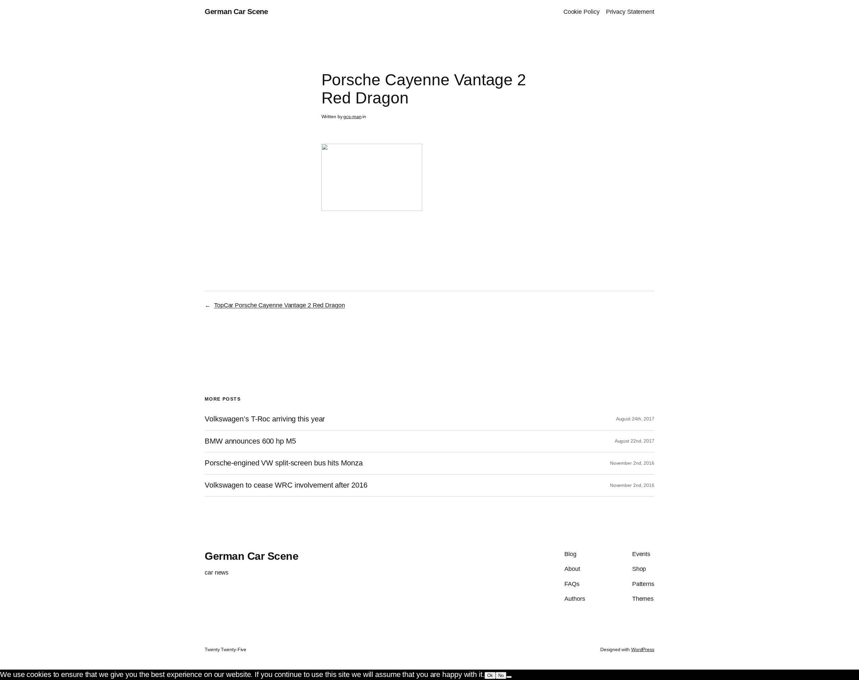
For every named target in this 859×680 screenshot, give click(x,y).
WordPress (642, 649)
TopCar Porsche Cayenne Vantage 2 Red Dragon (279, 305)
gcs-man (352, 116)
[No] (509, 677)
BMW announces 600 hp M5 (250, 441)
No (501, 675)
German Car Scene (236, 11)
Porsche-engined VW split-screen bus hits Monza (283, 463)
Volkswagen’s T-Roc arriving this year (265, 419)
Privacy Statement (630, 11)
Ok (490, 675)
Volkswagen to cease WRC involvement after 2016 (286, 485)
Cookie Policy (581, 11)
